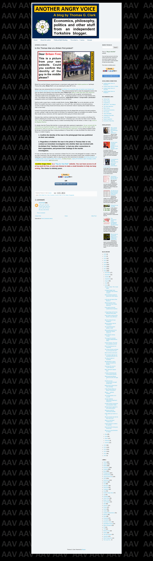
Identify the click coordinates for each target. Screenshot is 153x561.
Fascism (57, 195)
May (106, 434)
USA (105, 483)
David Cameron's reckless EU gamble (111, 424)
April (106, 436)
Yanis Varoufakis (107, 113)
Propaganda (71, 195)
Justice (105, 511)
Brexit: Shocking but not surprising (110, 347)
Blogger (84, 549)
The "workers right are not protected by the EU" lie (111, 355)
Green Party (106, 498)
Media (67, 195)
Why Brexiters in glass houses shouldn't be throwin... (110, 363)
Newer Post (38, 216)
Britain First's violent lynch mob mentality (111, 386)
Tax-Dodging (107, 502)
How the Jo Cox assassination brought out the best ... (111, 382)
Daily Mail (106, 487)
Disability (106, 496)
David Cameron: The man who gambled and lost (111, 343)
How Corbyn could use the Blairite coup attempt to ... (111, 317)
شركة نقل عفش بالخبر (44, 204)
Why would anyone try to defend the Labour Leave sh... (111, 331)
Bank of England (107, 525)
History (105, 532)
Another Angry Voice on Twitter (111, 86)
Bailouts (105, 514)
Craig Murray (107, 102)
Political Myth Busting (60, 40)
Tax (104, 494)
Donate (89, 40)
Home (35, 40)
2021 (105, 260)
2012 (105, 451)
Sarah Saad (42, 202)
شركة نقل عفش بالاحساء (44, 206)
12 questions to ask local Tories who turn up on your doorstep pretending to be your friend (111, 163)
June (106, 285)
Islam (60, 195)
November (107, 274)
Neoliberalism (107, 474)
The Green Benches (108, 106)
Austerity (106, 469)
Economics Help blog (109, 120)
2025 (105, 254)
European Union (107, 521)
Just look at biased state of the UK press (114, 178)
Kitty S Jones (107, 108)
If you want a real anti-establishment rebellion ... (111, 309)
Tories (105, 462)
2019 (105, 264)
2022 (105, 258)
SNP (105, 503)
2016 (40, 195)
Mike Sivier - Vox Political (110, 104)
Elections (106, 505)
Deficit (105, 509)
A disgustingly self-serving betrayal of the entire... (111, 312)
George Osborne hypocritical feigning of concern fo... (111, 400)
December (107, 272)
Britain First (44, 195)
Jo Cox (63, 195)
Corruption (106, 520)
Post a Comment (41, 213)
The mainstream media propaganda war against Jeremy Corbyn (114, 221)
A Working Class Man (109, 115)
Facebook (52, 195)
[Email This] (58, 193)
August (107, 281)
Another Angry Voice (108, 492)
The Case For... (107, 540)
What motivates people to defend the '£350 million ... (111, 296)
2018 (105, 266)
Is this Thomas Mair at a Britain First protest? (110, 389)
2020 (105, 262)
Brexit (105, 471)
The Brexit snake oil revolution (109, 359)
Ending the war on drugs (114, 206)
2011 (105, 453)
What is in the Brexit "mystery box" (109, 421)
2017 (105, 268)
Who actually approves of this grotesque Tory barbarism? (114, 130)
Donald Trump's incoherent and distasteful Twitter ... (111, 404)
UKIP (105, 478)
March (106, 438)
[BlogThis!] (59, 193)
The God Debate (107, 534)
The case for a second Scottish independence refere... (111, 339)
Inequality (106, 518)
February (107, 440)
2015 (105, 445)
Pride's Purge (107, 101)
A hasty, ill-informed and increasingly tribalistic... (111, 373)
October (107, 276)
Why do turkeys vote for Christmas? (110, 324)
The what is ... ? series (77, 40)
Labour (105, 464)
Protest (105, 507)
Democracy (106, 480)
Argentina (106, 536)
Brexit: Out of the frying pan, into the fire (111, 427)
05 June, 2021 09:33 (44, 209)
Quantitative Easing (108, 523)
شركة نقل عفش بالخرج (44, 207)
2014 (105, 447)
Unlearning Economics (109, 110)
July (106, 283)
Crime (48, 195)
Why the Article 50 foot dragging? (110, 320)
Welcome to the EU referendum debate (110, 411)
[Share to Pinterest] (64, 193)
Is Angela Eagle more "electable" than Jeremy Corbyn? (111, 291)
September (108, 279)
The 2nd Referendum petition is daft (110, 327)
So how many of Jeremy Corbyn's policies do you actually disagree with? (114, 145)
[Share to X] (61, 193)
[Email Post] (55, 192)
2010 (105, 455)
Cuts (105, 491)
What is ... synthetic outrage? (109, 393)
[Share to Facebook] (63, 193)
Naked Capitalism (108, 119)
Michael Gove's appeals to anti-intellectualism (111, 407)
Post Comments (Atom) (47, 218)
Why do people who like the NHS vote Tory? (111, 417)
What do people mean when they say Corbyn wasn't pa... (111, 304)
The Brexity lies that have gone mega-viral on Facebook (114, 192)
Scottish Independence (109, 512)
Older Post (93, 216)
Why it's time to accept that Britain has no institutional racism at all (114, 237)
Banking (105, 482)
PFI (104, 527)
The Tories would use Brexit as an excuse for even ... (111, 350)
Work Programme (108, 538)
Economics (106, 467)
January (107, 442)
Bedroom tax (107, 530)
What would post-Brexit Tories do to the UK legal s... (111, 378)
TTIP (105, 529)
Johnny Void (106, 99)
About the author (45, 40)
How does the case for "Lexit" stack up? (110, 367)
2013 (105, 449)
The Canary (106, 111)
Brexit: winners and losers (111, 352)
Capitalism (106, 489)
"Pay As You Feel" (62, 164)
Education (106, 485)
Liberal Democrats (108, 476)
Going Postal (107, 117)
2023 (105, 256)
